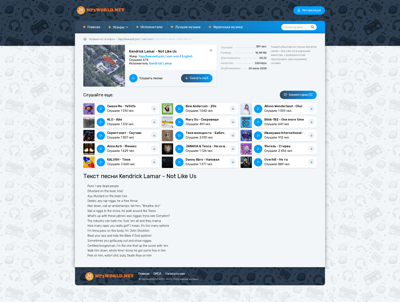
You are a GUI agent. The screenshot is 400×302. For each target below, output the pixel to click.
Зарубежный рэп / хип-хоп (158, 56)
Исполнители (151, 27)
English (187, 56)
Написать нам (175, 274)
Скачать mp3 (199, 78)
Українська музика (228, 27)
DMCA (157, 274)
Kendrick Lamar (160, 63)
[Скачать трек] (154, 109)
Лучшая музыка (187, 27)
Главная (94, 27)
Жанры (118, 27)
